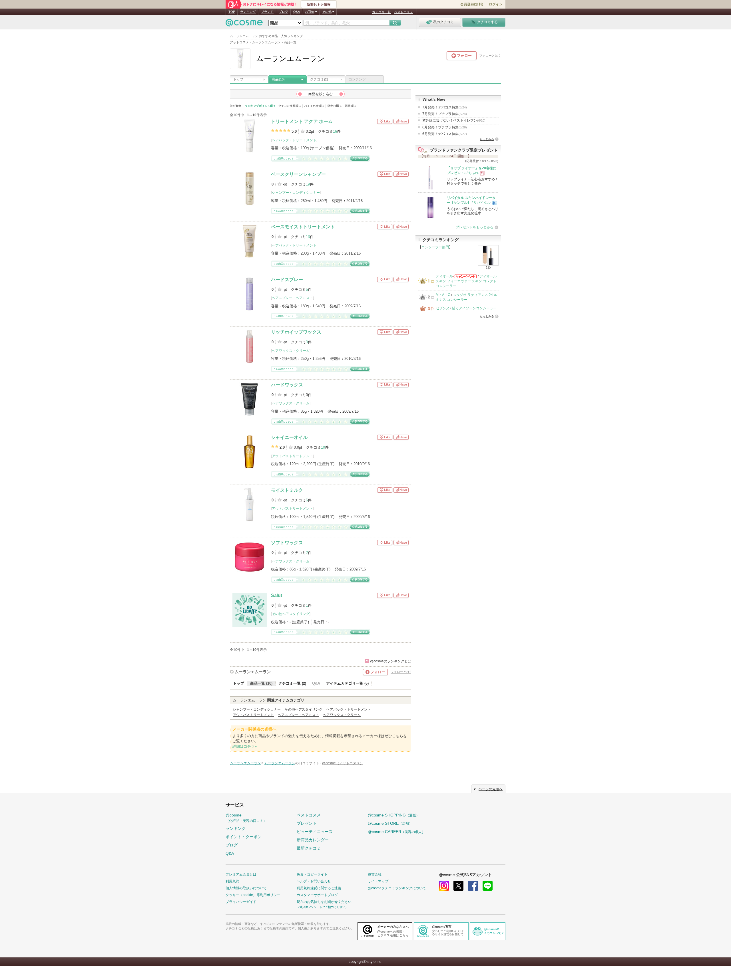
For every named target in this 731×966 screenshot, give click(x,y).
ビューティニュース (315, 831)
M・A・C (443, 295)
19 (308, 184)
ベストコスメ (403, 12)
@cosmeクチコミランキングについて (397, 888)
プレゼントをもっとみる (474, 227)
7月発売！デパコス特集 (444, 107)
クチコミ (319, 79)
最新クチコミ (309, 848)
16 (335, 131)
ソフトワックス (287, 542)
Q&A (296, 11)
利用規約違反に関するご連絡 (319, 888)
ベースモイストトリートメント (303, 226)
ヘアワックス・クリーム (291, 351)
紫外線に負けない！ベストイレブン (453, 120)
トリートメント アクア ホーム (302, 121)
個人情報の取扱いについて (246, 888)
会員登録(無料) (471, 4)
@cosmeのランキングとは (390, 661)
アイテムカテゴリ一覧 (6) (347, 683)
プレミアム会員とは (241, 874)
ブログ (283, 11)
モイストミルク (287, 490)
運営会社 (374, 874)
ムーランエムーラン (253, 671)
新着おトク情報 (319, 5)
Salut (276, 595)
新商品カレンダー (313, 840)
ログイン (496, 4)
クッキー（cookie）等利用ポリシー (253, 895)
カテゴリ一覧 (381, 12)
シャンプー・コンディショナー (296, 193)
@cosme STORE (390, 823)
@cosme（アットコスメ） (342, 763)
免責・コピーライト (312, 874)
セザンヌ (442, 308)
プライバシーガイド (241, 902)
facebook (473, 886)
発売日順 (334, 106)
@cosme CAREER (396, 831)
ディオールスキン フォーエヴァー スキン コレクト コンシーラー (466, 281)
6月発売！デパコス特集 (444, 134)
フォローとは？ (490, 55)
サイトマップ (378, 881)
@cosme (246, 818)
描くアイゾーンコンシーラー (474, 308)
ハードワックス (287, 384)
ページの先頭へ (491, 789)
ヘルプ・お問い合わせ (314, 881)
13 (308, 237)
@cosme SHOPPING (393, 815)
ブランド (267, 11)
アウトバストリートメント (292, 456)
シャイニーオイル (289, 437)
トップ (238, 79)
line (488, 886)
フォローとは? (401, 671)
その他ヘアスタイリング (291, 614)
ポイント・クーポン (244, 836)
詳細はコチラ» (244, 746)
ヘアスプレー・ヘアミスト (292, 298)
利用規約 (232, 881)
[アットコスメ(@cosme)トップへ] (244, 24)
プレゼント (307, 823)
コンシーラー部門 (435, 247)
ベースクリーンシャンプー (298, 174)
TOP (231, 11)
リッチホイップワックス (296, 332)
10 (323, 447)
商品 (278, 79)
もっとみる (487, 139)
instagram (444, 886)
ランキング (248, 11)
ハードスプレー (287, 279)
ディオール (444, 276)
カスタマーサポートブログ (317, 895)
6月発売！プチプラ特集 (444, 127)
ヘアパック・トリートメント (294, 140)
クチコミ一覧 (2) (292, 683)
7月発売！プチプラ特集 (444, 114)
